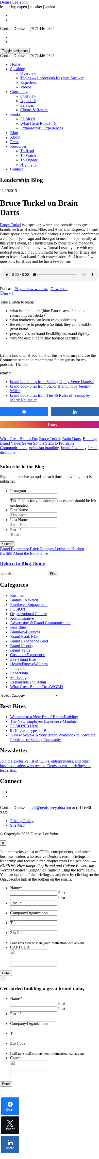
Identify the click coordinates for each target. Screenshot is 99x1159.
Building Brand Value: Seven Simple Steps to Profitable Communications (48, 443)
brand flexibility (73, 448)
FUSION (27, 119)
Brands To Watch (24, 600)
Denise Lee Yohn (14, 2)
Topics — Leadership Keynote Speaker (52, 78)
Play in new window (31, 289)
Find (53, 574)
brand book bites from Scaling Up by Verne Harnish (52, 381)
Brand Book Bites (24, 636)
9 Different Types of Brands (32, 730)
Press (14, 142)
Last (61, 898)
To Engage (29, 160)
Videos (25, 87)
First (61, 892)
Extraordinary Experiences (41, 128)
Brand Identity (21, 645)
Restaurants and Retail (28, 682)
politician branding (44, 448)
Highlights (28, 164)
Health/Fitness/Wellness (29, 664)
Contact (16, 169)
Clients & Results (34, 110)
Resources (18, 146)
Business (17, 595)
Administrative (22, 618)
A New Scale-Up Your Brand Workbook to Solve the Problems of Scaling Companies (52, 737)
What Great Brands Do (38, 123)
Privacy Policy (22, 821)
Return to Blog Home (22, 563)
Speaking (17, 69)
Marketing (18, 677)
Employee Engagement (28, 604)
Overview (28, 73)
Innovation (18, 668)
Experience (29, 82)
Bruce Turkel (10, 225)
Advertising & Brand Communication (40, 623)
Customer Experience (27, 655)
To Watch (28, 155)
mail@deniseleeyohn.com (50, 807)
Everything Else (23, 659)
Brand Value (20, 650)
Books (15, 114)
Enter (6, 973)
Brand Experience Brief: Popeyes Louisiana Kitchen (42, 549)
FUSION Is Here (24, 726)
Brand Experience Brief (29, 641)
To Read (27, 151)
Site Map (17, 825)
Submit (7, 544)
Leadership (19, 673)
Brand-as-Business (25, 632)
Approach (28, 101)
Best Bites (18, 627)
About (15, 137)
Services (27, 105)
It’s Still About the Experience (24, 553)
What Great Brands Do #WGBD (36, 687)
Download (59, 289)
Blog (14, 132)
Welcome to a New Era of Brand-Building (44, 717)
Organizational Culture (28, 614)
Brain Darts (71, 438)
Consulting (19, 91)
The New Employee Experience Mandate (43, 721)
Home (15, 64)
